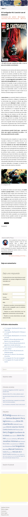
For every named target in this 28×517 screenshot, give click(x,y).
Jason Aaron (4, 18)
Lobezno (21, 444)
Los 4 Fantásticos (7, 446)
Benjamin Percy (19, 418)
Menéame (18, 228)
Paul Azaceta (16, 18)
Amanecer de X (16, 415)
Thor (13, 456)
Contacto (3, 511)
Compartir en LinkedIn (21, 228)
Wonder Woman (11, 457)
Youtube (10, 379)
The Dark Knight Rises (8, 456)
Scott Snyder (7, 454)
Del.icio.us (9, 231)
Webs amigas (4, 509)
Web (4, 302)
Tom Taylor (20, 456)
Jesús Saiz (10, 18)
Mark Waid (5, 449)
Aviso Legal (4, 513)
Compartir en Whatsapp (12, 231)
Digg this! (6, 231)
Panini (15, 17)
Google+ (9, 228)
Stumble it (3, 231)
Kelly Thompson (21, 441)
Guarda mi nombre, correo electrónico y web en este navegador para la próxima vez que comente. (14, 307)
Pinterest (12, 228)
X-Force (17, 457)
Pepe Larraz (10, 452)
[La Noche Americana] (14, 3)
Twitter (6, 228)
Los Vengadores (18, 446)
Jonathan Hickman (10, 441)
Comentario (6, 284)
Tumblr (15, 228)
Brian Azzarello (13, 421)
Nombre (5, 294)
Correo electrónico (6, 298)
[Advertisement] (14, 488)
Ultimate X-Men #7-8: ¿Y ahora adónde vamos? (13, 394)
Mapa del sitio (5, 515)
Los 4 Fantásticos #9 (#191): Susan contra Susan (14, 404)
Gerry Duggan (8, 432)
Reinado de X (17, 452)
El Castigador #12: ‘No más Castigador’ (14, 358)
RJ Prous (24, 18)
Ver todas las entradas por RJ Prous (18, 255)
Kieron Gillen (6, 444)
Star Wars (18, 454)
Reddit (24, 228)
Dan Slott (18, 427)
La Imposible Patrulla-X (14, 443)
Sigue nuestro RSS (19, 379)
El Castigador (22, 17)
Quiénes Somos (5, 507)
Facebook (3, 228)
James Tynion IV (12, 435)
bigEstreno (6, 421)
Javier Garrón (8, 438)
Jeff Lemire (20, 438)
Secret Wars (13, 454)
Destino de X (12, 429)
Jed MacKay (14, 438)
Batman (9, 418)
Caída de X (16, 424)
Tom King (16, 456)
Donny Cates (19, 429)
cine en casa (10, 427)
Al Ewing (7, 415)
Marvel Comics (15, 449)
